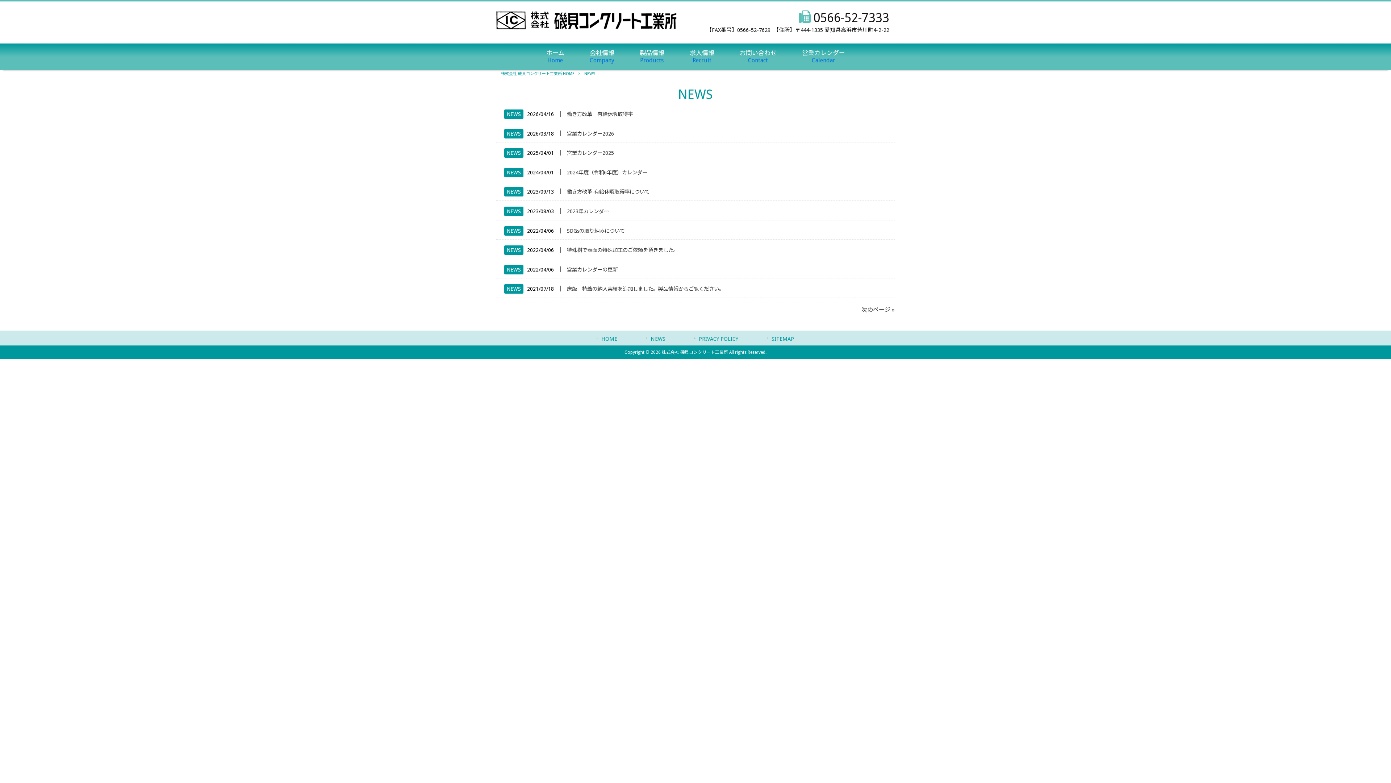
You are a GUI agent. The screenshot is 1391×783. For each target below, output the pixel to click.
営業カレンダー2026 (590, 134)
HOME (609, 339)
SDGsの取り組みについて (596, 231)
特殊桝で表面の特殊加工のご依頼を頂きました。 (622, 250)
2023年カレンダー (588, 211)
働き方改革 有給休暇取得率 (600, 114)
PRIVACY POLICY (718, 339)
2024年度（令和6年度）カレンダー (607, 172)
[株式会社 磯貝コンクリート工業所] (586, 27)
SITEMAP (783, 339)
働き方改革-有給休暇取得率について (608, 192)
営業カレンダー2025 (590, 153)
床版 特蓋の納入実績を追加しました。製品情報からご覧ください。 (645, 289)
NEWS (514, 114)
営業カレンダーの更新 (592, 270)
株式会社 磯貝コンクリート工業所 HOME (538, 73)
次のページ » (878, 309)
